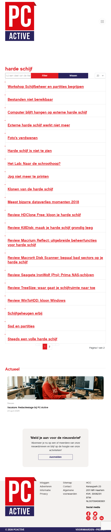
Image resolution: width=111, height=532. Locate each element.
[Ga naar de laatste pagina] (57, 345)
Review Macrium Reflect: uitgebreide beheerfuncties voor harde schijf (52, 242)
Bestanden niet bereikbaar (30, 99)
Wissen (73, 75)
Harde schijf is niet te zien (30, 150)
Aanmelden (55, 457)
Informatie (45, 490)
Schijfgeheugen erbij (25, 313)
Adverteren (46, 486)
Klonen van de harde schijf (30, 189)
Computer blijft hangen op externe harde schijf (47, 112)
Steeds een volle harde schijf (32, 339)
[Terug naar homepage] (21, 21)
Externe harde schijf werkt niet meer (39, 125)
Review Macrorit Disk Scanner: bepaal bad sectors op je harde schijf (55, 259)
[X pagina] (95, 513)
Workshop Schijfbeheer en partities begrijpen (46, 86)
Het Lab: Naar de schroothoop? (34, 163)
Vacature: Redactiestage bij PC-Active (27, 407)
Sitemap (67, 482)
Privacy (44, 493)
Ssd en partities (21, 326)
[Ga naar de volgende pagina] (54, 345)
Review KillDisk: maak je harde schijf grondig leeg (50, 227)
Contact (67, 486)
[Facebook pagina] (88, 513)
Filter (44, 75)
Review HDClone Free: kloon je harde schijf (44, 215)
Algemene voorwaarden (70, 492)
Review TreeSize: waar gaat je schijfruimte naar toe (51, 287)
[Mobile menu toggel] (102, 21)
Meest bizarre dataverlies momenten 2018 (43, 202)
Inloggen (44, 482)
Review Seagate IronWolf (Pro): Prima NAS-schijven (51, 275)
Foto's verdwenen (23, 138)
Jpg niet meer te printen (28, 176)
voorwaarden (85, 529)
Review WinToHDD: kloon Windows (36, 300)
